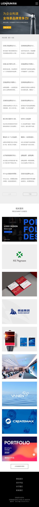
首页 (9, 37)
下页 (30, 194)
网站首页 (19, 479)
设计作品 (19, 482)
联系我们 (19, 490)
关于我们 (19, 486)
